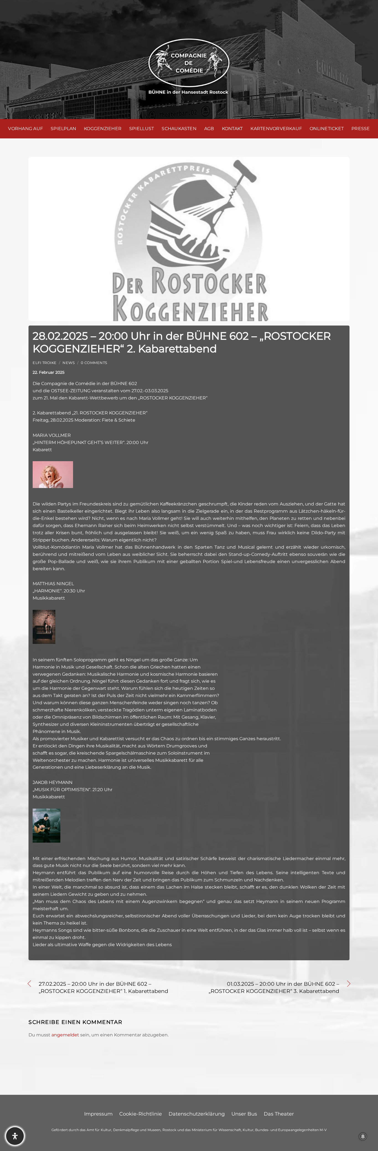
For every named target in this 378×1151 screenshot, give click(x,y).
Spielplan (63, 128)
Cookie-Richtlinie (140, 1114)
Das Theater (279, 1114)
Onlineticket (327, 128)
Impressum (98, 1114)
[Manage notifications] (363, 1136)
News (69, 363)
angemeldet (65, 1035)
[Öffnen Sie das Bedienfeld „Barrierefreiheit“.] (15, 1136)
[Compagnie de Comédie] (189, 65)
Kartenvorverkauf (276, 128)
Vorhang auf (25, 128)
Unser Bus (244, 1114)
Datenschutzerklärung (197, 1114)
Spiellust (141, 128)
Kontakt (232, 128)
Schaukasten (179, 128)
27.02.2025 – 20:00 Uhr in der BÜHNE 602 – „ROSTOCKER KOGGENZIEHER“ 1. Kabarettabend (103, 987)
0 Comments (94, 363)
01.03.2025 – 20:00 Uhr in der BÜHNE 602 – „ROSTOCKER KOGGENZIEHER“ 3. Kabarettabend (269, 987)
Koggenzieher (102, 128)
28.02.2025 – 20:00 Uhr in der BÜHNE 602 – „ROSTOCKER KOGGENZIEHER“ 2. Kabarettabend (182, 342)
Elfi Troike (45, 363)
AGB (209, 128)
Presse (360, 128)
